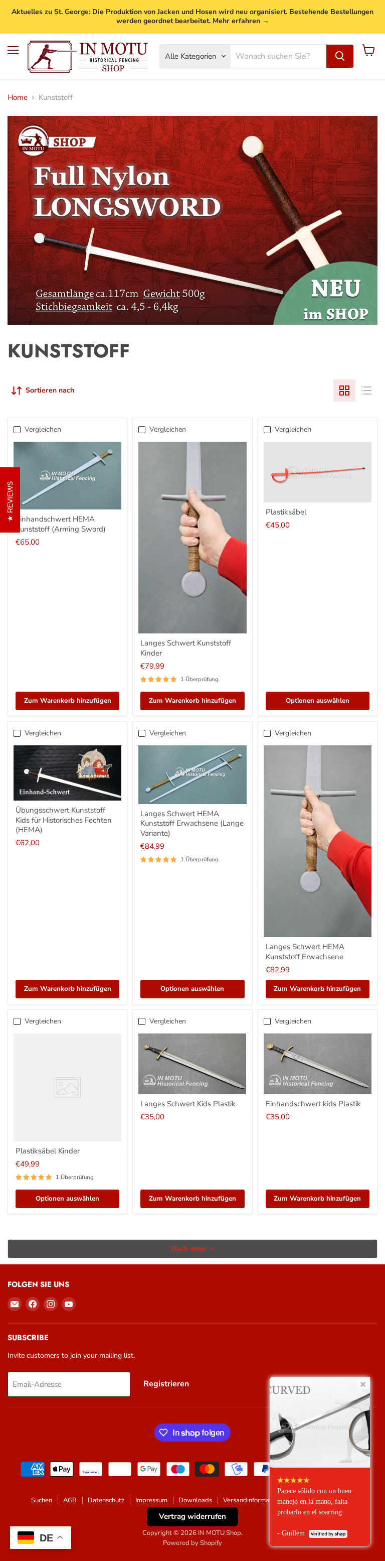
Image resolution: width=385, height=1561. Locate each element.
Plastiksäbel (286, 512)
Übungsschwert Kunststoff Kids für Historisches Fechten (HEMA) (64, 820)
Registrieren (166, 1383)
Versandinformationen (255, 1500)
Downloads (195, 1500)
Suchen (41, 1500)
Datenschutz (106, 1500)
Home (18, 97)
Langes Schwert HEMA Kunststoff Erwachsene (305, 952)
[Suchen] (339, 56)
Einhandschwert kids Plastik (313, 1104)
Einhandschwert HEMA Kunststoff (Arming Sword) (61, 524)
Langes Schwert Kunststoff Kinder (185, 648)
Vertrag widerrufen (192, 1516)
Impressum (151, 1500)
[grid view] (344, 390)
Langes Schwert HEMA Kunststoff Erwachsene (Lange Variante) (192, 823)
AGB (70, 1500)
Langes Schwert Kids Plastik (188, 1104)
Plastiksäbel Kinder (48, 1151)
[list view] (366, 390)
